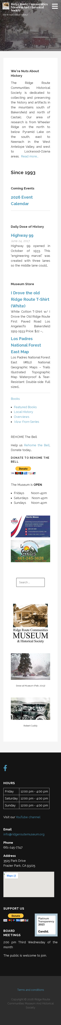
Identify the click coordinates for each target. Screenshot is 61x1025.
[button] (56, 6)
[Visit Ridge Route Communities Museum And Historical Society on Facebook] (5, 769)
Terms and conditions (30, 989)
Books (15, 399)
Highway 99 (22, 235)
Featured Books (25, 407)
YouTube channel (28, 817)
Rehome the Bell (37, 445)
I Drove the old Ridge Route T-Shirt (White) (30, 299)
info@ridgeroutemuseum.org (23, 834)
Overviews (21, 417)
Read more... (29, 156)
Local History (23, 412)
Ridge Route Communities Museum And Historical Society (29, 7)
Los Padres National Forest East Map (26, 345)
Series (26, 421)
